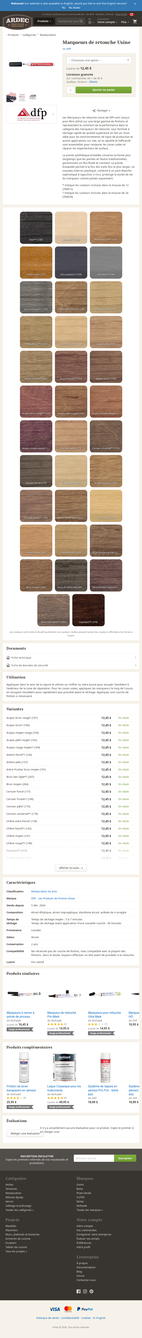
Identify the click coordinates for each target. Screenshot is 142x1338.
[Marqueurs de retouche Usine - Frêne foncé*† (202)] (71, 541)
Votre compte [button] (106, 20)
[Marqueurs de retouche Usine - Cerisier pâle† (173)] (71, 436)
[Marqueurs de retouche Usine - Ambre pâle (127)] (36, 262)
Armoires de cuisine (18, 1238)
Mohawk (82, 1205)
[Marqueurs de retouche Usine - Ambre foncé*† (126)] (106, 228)
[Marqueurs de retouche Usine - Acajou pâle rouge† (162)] (71, 401)
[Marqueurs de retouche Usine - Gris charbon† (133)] (71, 262)
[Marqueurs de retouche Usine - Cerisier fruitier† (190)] (36, 506)
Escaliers (11, 1243)
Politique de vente (47, 1318)
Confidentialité (70, 1318)
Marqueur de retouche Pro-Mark (61, 1014)
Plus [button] (124, 22)
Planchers (12, 1230)
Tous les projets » (16, 1251)
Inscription (125, 1158)
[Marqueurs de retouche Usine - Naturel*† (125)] (71, 228)
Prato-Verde (84, 1193)
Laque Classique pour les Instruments (64, 1088)
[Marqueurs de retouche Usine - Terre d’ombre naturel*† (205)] (71, 575)
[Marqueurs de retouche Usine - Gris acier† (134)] (106, 262)
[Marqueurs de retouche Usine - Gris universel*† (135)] (36, 297)
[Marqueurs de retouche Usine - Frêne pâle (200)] (106, 506)
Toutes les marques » (90, 1210)
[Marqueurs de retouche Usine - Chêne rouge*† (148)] (71, 332)
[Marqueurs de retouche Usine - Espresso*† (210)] (88, 610)
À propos (82, 1263)
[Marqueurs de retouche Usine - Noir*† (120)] (36, 228)
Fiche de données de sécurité (29, 665)
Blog (79, 1271)
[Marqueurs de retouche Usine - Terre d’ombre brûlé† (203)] (106, 541)
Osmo (80, 1184)
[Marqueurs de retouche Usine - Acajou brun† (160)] (106, 367)
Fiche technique (21, 657)
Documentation (86, 1267)
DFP (68, 49)
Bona (80, 1188)
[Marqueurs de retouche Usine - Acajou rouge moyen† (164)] (36, 436)
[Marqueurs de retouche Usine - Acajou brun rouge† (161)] (36, 401)
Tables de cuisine (16, 1247)
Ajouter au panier (103, 89)
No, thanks (74, 7)
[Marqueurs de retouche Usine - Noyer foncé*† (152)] (71, 367)
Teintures (11, 1188)
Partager (103, 110)
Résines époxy (14, 1197)
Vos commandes (87, 1230)
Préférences (84, 1243)
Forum (80, 1275)
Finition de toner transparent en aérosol (21, 1088)
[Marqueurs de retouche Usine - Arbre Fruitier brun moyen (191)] (71, 506)
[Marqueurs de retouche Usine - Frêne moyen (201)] (36, 541)
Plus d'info (121, 14)
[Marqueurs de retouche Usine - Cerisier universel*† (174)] (106, 436)
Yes (63, 7)
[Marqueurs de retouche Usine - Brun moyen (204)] (36, 575)
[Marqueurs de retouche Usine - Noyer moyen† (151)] (36, 367)
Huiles (9, 1184)
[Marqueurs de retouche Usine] (31, 64)
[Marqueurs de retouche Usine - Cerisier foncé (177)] (36, 471)
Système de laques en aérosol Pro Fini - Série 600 (103, 1090)
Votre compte (85, 1226)
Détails (93, 81)
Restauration (13, 1193)
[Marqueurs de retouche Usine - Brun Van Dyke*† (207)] (53, 610)
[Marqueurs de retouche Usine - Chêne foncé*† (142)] (36, 332)
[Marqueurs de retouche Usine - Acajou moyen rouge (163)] (106, 401)
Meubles (11, 1226)
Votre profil (83, 1247)
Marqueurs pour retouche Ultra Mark (104, 1014)
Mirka (80, 1201)
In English (99, 1318)
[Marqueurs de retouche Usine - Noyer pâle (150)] (106, 332)
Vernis (9, 1201)
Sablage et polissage (18, 1205)
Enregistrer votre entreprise (94, 1234)
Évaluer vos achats (88, 1238)
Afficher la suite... (70, 868)
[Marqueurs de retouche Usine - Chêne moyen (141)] (106, 297)
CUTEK (81, 1197)
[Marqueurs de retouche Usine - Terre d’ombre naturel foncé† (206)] (106, 575)
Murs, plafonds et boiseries (23, 1234)
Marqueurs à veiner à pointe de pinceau (20, 1014)
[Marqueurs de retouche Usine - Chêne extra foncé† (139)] (71, 297)
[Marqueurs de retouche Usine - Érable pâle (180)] (71, 471)
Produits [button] (43, 21)
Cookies (86, 1318)
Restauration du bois (44, 891)
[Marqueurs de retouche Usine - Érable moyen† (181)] (106, 471)
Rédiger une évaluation (25, 1133)
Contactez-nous (86, 1280)
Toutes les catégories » (20, 1210)
